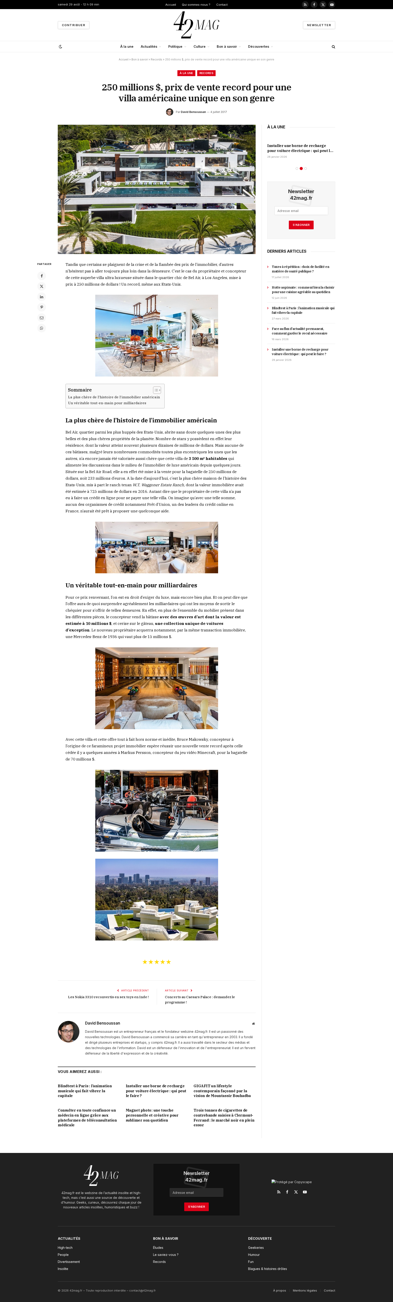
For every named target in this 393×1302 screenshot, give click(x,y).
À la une (127, 46)
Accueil (170, 4)
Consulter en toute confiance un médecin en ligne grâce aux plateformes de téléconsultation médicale (87, 1117)
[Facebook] (41, 276)
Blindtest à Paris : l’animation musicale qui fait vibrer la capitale (85, 1091)
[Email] (41, 317)
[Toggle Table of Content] (155, 390)
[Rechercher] (333, 47)
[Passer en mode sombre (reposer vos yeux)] (60, 46)
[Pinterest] (41, 307)
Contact (222, 4)
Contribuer (73, 25)
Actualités (149, 46)
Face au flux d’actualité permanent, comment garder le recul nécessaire (300, 331)
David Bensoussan (193, 112)
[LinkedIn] (41, 296)
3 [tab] (305, 168)
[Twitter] (41, 286)
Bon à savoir (227, 46)
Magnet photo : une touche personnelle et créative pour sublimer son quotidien (152, 1115)
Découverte (260, 1238)
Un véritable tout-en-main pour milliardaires (107, 403)
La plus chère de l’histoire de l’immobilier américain (114, 397)
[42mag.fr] (197, 25)
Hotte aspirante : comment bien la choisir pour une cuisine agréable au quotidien (303, 289)
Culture (200, 46)
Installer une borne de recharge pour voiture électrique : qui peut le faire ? (156, 1091)
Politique (175, 46)
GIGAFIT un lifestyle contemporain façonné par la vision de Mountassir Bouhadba (222, 1091)
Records (156, 59)
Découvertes (258, 46)
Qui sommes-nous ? (196, 4)
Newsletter (319, 25)
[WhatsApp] (41, 328)
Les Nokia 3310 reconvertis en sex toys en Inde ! (108, 997)
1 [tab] (297, 168)
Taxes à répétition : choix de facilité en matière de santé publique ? (300, 269)
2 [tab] (301, 168)
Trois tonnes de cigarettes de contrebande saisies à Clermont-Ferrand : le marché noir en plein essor (224, 1117)
